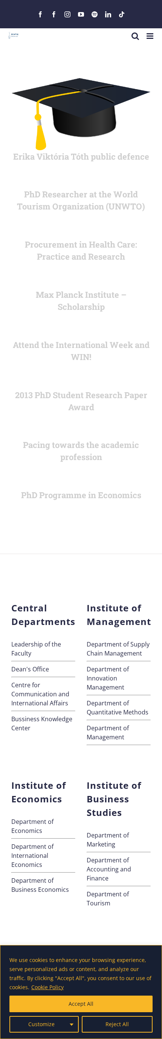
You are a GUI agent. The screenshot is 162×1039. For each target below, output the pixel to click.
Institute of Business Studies (114, 799)
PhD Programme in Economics (81, 494)
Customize (41, 1024)
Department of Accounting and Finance (109, 869)
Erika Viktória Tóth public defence (81, 156)
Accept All (81, 1003)
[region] (81, 992)
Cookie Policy (47, 987)
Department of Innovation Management (108, 678)
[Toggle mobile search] (135, 36)
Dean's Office (30, 669)
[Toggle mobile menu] (150, 36)
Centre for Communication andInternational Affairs (40, 694)
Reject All (117, 1024)
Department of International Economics (32, 855)
